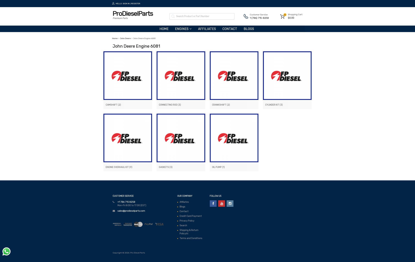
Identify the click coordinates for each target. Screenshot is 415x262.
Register (135, 3)
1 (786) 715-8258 (258, 18)
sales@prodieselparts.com (131, 211)
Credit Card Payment (191, 216)
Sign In (126, 3)
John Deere (125, 38)
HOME (164, 29)
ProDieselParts (133, 13)
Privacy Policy (187, 220)
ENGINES (182, 29)
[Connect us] (213, 203)
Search (183, 225)
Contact (229, 29)
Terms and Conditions (191, 238)
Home (115, 38)
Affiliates (207, 29)
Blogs (249, 29)
